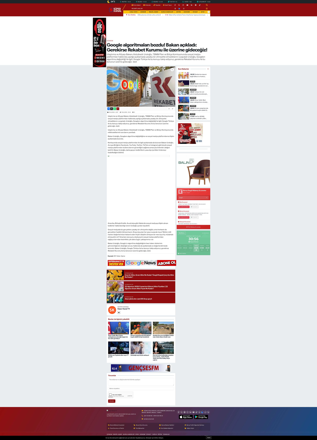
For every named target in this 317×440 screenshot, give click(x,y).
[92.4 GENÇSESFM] (141, 368)
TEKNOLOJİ (166, 434)
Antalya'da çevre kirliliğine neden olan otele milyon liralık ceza (163, 336)
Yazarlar (157, 5)
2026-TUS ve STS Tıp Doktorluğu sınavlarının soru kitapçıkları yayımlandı (199, 85)
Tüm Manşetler (140, 428)
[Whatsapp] (205, 412)
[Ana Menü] (206, 8)
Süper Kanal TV (123, 309)
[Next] (202, 412)
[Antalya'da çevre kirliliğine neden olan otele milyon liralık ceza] (163, 328)
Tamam (208, 437)
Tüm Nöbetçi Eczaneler (194, 227)
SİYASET (195, 12)
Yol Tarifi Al (195, 206)
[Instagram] (187, 412)
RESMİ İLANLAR (137, 8)
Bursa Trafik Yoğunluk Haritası (195, 425)
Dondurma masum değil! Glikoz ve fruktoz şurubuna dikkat (198, 76)
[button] (209, 12)
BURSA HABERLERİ (167, 12)
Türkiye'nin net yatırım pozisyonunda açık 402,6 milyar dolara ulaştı (198, 93)
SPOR (202, 12)
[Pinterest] (184, 412)
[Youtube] (193, 412)
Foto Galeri (137, 5)
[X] (181, 412)
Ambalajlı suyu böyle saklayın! (140, 355)
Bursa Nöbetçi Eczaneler (117, 425)
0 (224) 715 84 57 (184, 206)
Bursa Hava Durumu (141, 425)
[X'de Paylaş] (111, 108)
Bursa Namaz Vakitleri (167, 425)
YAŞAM (193, 114)
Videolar (148, 5)
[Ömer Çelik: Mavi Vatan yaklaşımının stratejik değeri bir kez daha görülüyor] (118, 328)
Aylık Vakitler (182, 253)
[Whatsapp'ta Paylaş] (114, 108)
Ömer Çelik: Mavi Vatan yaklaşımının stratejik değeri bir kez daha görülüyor (118, 337)
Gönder (111, 401)
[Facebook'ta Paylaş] (108, 108)
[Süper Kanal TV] (115, 10)
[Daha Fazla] (117, 108)
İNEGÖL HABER (153, 12)
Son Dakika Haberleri (167, 428)
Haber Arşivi (190, 428)
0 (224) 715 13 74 (184, 217)
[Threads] (199, 412)
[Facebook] (178, 412)
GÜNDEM (143, 12)
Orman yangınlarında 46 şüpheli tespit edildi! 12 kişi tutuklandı (141, 336)
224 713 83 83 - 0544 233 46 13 (153, 416)
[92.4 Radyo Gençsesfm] (99, 42)
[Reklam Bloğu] (193, 170)
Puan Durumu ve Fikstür (117, 428)
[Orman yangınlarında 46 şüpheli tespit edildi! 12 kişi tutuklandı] (141, 328)
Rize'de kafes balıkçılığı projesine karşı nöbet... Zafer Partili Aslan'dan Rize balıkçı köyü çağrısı (163, 357)
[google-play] (201, 417)
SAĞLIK (154, 434)
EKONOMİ (187, 12)
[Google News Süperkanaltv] (142, 263)
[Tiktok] (196, 412)
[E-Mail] (118, 312)
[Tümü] (208, 69)
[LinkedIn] (190, 412)
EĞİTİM (178, 12)
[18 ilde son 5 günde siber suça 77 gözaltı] (118, 347)
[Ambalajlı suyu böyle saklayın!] (141, 347)
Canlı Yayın (168, 5)
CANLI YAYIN (133, 12)
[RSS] (208, 412)
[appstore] (186, 417)
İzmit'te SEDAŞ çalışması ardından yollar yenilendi (198, 118)
